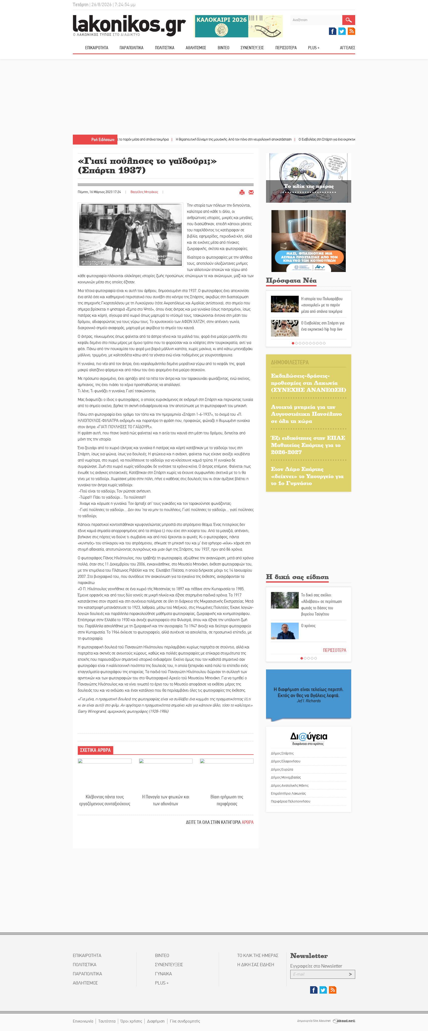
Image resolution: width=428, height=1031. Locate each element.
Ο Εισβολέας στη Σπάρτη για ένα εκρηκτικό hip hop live (307, 139)
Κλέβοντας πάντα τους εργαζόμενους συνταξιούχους (104, 800)
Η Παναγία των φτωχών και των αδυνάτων (165, 800)
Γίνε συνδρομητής (185, 1021)
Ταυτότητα (106, 1021)
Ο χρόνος (308, 625)
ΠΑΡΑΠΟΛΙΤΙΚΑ (131, 47)
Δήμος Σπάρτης (282, 753)
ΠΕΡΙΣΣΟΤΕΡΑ (334, 650)
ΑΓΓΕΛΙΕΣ (347, 47)
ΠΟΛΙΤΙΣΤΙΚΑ (164, 47)
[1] (293, 343)
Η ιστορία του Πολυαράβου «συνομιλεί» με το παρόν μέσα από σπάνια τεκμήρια (322, 305)
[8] (317, 343)
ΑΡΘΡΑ (248, 822)
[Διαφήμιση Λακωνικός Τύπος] (308, 695)
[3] (300, 343)
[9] (321, 343)
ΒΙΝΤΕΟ (223, 47)
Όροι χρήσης (131, 1021)
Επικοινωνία (83, 1021)
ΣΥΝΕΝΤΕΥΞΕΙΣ (252, 47)
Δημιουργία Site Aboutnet (314, 1021)
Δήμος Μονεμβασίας (286, 777)
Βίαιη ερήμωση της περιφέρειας (227, 800)
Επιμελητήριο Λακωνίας (288, 793)
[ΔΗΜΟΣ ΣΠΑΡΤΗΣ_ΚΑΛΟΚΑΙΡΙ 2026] (238, 26)
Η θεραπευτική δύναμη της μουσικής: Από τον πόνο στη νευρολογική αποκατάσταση (205, 139)
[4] (303, 343)
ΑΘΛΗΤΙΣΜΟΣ (196, 47)
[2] (296, 343)
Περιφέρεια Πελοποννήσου (290, 801)
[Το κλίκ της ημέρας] (308, 178)
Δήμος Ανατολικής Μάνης (289, 785)
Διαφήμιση (156, 1021)
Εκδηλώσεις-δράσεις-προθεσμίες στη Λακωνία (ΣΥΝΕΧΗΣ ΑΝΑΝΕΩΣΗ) (308, 382)
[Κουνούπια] (308, 241)
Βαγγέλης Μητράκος (144, 192)
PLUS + (314, 47)
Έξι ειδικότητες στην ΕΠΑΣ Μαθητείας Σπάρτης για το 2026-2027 (308, 445)
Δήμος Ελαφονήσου (285, 761)
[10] (324, 343)
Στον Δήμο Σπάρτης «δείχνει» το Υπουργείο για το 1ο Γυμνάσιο (307, 476)
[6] (310, 343)
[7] (314, 343)
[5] (307, 343)
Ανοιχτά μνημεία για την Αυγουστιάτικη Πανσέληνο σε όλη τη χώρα (306, 414)
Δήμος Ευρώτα (282, 769)
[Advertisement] (214, 97)
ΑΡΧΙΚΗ (79, 49)
